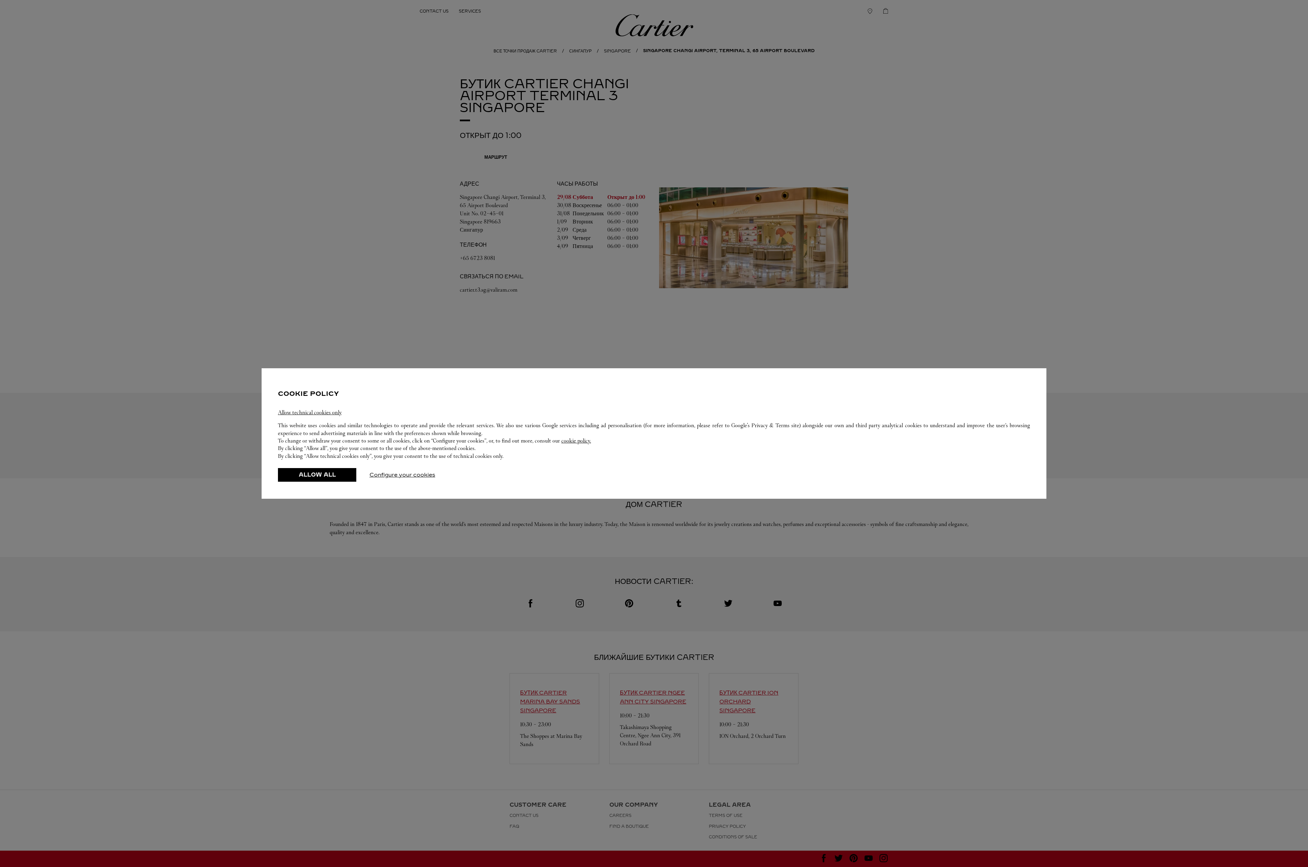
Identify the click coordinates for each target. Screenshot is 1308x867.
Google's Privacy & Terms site (765, 425)
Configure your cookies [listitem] (402, 474)
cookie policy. (576, 440)
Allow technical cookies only (310, 412)
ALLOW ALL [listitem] (317, 474)
